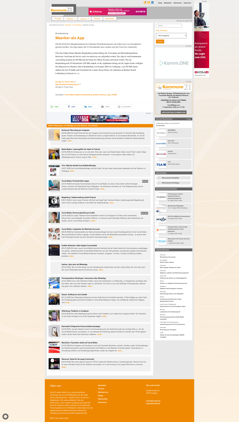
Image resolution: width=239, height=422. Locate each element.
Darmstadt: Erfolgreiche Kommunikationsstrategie (81, 326)
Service (83, 19)
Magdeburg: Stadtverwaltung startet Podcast (79, 197)
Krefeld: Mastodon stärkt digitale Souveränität (79, 245)
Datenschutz (103, 399)
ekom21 (170, 151)
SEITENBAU (172, 130)
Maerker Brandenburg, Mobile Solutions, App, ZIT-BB (96, 95)
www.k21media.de (153, 403)
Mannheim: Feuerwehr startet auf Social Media (79, 343)
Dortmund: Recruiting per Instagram (76, 130)
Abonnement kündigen (170, 183)
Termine (97, 19)
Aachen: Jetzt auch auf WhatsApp (74, 264)
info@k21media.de (153, 401)
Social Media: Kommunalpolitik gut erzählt (78, 213)
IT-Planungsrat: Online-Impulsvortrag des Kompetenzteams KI (175, 196)
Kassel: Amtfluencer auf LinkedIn (74, 294)
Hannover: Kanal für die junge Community (78, 359)
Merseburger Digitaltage (175, 206)
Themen (69, 19)
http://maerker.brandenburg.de (67, 84)
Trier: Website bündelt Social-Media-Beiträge (79, 165)
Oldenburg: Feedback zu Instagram (75, 311)
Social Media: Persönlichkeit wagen (75, 181)
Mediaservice (103, 392)
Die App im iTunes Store (64, 82)
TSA (169, 162)
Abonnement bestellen (170, 178)
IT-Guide (57, 19)
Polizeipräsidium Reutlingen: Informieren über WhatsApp (84, 278)
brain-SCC (171, 140)
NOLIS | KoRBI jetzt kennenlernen (179, 216)
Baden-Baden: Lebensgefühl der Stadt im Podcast (81, 149)
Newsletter (109, 19)
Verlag (100, 395)
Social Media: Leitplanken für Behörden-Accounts (81, 229)
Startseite (68, 25)
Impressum (102, 402)
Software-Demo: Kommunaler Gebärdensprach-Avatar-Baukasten (177, 229)
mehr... (70, 141)
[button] (57, 106)
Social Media (77, 25)
